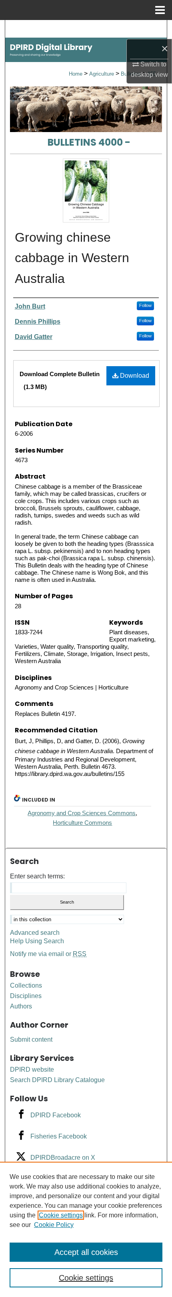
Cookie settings (61, 1215)
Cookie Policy (54, 1224)
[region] (86, 1229)
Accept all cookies (86, 1252)
